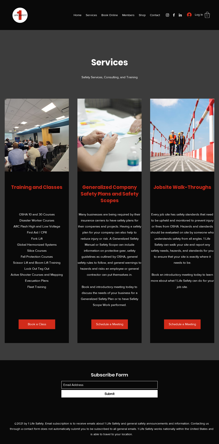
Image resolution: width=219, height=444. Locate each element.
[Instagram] (167, 15)
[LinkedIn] (180, 15)
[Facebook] (174, 15)
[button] (207, 15)
